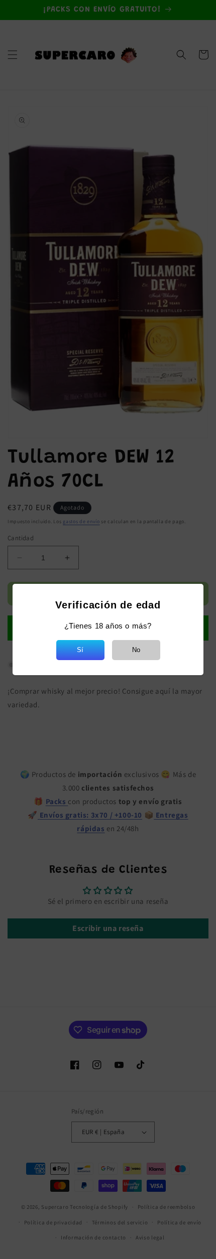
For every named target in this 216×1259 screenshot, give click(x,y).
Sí (80, 650)
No (136, 650)
